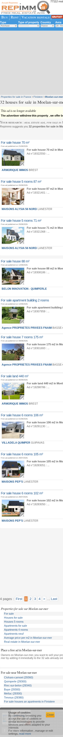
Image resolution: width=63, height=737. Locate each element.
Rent (15, 17)
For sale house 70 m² (15, 142)
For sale (9, 613)
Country (45, 22)
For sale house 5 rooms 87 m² (21, 181)
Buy (4, 17)
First (19, 599)
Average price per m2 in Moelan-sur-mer (28, 637)
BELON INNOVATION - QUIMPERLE (24, 288)
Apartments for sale (15, 625)
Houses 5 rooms (14, 621)
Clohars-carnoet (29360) (18, 677)
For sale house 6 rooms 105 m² (22, 454)
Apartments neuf (14, 633)
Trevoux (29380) (14, 697)
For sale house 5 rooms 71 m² (21, 220)
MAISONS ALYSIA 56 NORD (19, 209)
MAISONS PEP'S (12, 481)
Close (50, 714)
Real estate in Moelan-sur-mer (22, 641)
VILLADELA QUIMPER (16, 442)
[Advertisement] (31, 62)
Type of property (28, 22)
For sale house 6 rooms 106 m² (22, 415)
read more (25, 733)
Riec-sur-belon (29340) (18, 685)
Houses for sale (13, 617)
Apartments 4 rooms (16, 629)
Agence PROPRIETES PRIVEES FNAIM (27, 327)
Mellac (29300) (13, 693)
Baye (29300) (12, 689)
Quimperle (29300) (15, 681)
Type (3, 22)
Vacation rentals (36, 17)
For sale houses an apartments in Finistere (29, 701)
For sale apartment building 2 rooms (25, 300)
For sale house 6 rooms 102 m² (22, 493)
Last (54, 599)
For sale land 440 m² (14, 376)
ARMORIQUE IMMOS (15, 170)
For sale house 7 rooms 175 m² (22, 337)
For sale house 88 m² (15, 261)
